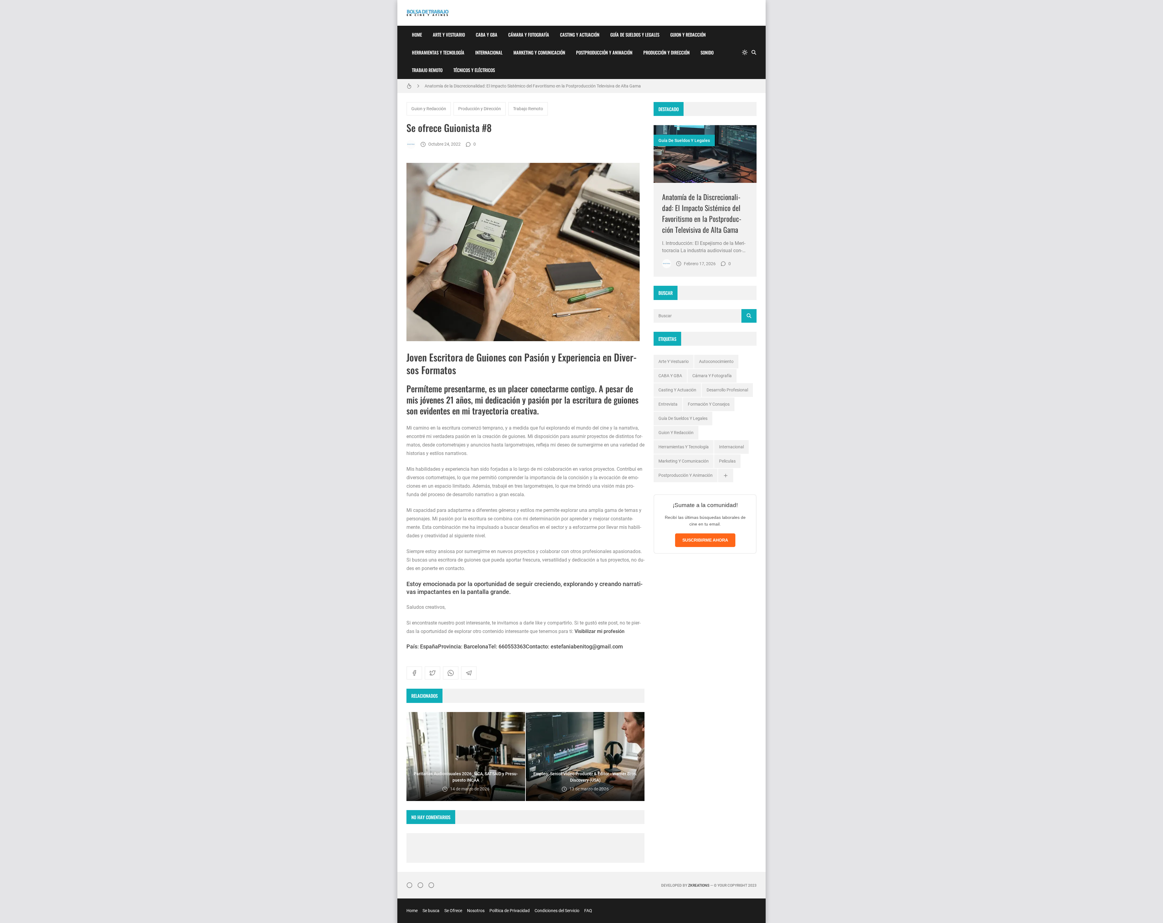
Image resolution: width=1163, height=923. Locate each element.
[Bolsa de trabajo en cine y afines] (411, 144)
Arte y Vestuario (449, 34)
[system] (744, 52)
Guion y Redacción (688, 34)
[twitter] (432, 673)
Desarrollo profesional (727, 389)
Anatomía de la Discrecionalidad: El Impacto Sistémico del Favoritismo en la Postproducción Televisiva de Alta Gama (533, 86)
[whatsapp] (451, 673)
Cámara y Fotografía (528, 34)
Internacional (488, 52)
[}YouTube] (431, 885)
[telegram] (469, 673)
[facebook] (414, 673)
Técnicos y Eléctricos (474, 70)
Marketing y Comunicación (539, 52)
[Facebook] (420, 885)
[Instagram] (409, 885)
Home (417, 34)
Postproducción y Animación (604, 52)
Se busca (430, 910)
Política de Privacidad (509, 910)
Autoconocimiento (716, 361)
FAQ (588, 910)
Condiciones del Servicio (557, 910)
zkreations (698, 885)
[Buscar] (754, 52)
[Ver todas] (725, 475)
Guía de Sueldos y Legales (634, 34)
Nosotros (476, 910)
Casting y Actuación (579, 34)
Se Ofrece (453, 910)
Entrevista (668, 404)
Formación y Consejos (709, 404)
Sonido (707, 52)
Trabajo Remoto (427, 70)
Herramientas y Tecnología (438, 52)
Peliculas (727, 461)
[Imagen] (705, 154)
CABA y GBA (486, 34)
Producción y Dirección (666, 52)
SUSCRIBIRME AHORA (705, 540)
